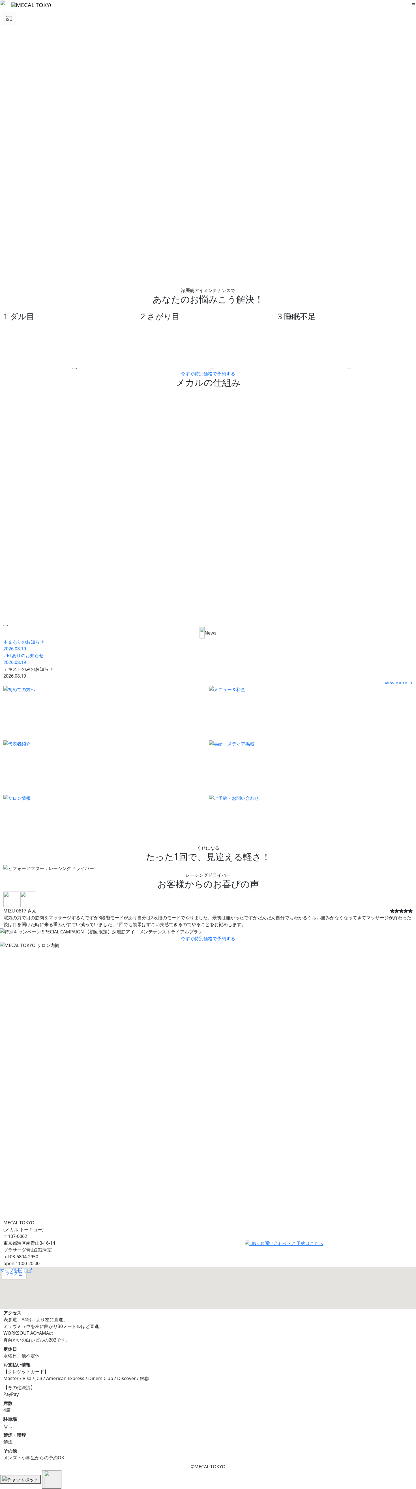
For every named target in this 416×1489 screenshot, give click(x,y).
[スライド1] (198, 927)
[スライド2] (208, 927)
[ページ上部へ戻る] (51, 1479)
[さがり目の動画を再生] (212, 368)
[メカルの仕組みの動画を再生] (5, 625)
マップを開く (13, 1270)
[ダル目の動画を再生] (74, 368)
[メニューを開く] (413, 5)
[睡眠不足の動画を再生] (349, 368)
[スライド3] (218, 927)
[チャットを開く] (20, 1479)
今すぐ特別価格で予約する (208, 373)
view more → (399, 683)
